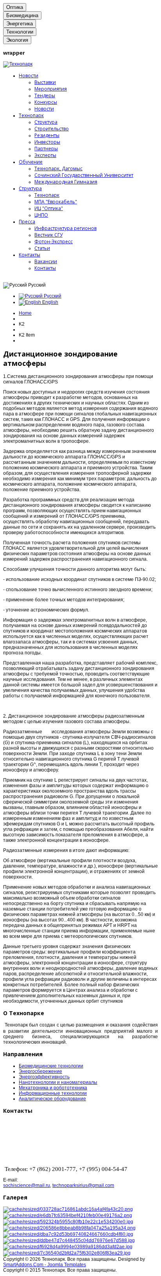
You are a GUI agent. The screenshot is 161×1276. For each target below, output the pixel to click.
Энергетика (19, 24)
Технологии (19, 32)
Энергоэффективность (44, 1077)
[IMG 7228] (68, 1234)
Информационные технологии (53, 1093)
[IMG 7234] (67, 1246)
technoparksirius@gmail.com (83, 1185)
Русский (52, 296)
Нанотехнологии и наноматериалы (58, 1082)
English (49, 302)
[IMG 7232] (69, 1240)
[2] (67, 1215)
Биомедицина (22, 15)
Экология (17, 40)
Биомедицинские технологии (51, 1066)
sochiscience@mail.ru (26, 1185)
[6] (69, 1228)
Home (25, 313)
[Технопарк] (17, 64)
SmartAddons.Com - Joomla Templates (44, 1264)
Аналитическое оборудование (52, 1098)
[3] (68, 1221)
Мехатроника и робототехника (53, 1088)
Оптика (14, 7)
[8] (67, 1253)
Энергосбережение (40, 1071)
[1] (68, 1209)
